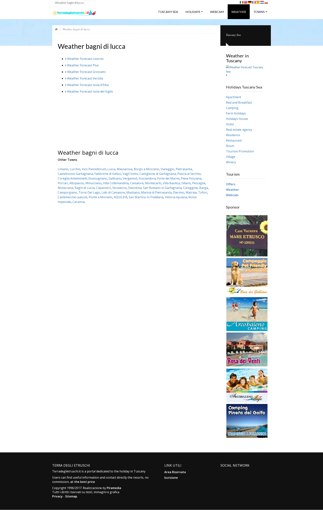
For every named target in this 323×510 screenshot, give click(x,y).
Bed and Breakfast (239, 102)
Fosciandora (147, 178)
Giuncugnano (97, 178)
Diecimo (178, 192)
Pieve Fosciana (191, 178)
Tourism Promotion (240, 151)
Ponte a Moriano (100, 197)
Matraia (191, 192)
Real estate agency (239, 130)
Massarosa (124, 169)
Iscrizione (171, 478)
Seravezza (119, 188)
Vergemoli (130, 178)
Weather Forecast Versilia (85, 78)
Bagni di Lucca (85, 188)
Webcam (217, 11)
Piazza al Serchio (189, 174)
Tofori (202, 192)
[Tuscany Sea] (74, 11)
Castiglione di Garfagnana (157, 174)
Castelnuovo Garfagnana (75, 174)
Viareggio (167, 169)
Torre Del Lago (89, 192)
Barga (203, 188)
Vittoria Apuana (176, 197)
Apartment (233, 97)
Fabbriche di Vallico (107, 174)
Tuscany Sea (168, 11)
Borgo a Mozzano (146, 169)
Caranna (78, 202)
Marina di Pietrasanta (156, 192)
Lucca (111, 169)
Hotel (230, 124)
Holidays (192, 11)
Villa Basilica (171, 183)
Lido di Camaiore (113, 192)
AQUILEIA (120, 197)
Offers (230, 184)
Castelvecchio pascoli (72, 197)
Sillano (186, 183)
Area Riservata (175, 472)
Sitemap (71, 496)
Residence (233, 135)
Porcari (63, 183)
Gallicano (115, 178)
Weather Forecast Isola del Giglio (90, 91)
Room (230, 146)
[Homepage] (56, 29)
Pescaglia (198, 183)
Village (230, 157)
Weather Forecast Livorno (85, 59)
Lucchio (75, 169)
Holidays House (237, 119)
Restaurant (234, 140)
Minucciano (93, 183)
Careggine (190, 188)
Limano (63, 169)
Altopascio (76, 183)
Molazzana (65, 188)
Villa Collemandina (116, 183)
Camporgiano (67, 192)
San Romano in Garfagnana (162, 188)
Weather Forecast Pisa (83, 65)
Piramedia (114, 488)
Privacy (57, 496)
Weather (238, 11)
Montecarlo (153, 183)
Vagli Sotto (130, 174)
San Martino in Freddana (146, 197)
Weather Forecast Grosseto (86, 72)
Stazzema (134, 188)
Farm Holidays (236, 113)
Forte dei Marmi (168, 178)
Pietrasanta (184, 169)
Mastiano (133, 192)
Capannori (103, 188)
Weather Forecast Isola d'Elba (88, 85)
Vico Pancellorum (94, 169)
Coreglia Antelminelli (72, 178)
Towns (259, 11)
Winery (231, 162)
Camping (232, 108)
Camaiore (137, 183)
